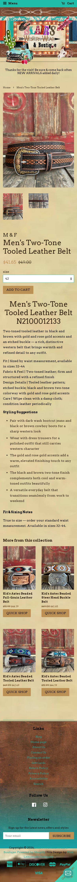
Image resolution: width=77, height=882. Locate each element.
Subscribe (62, 836)
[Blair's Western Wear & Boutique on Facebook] (33, 805)
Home (6, 87)
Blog (39, 736)
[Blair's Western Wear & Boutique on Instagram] (44, 805)
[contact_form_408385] (68, 873)
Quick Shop (16, 613)
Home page (38, 742)
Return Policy (38, 768)
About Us (38, 747)
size (6, 272)
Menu (13, 3)
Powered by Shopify (31, 852)
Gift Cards (38, 762)
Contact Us (38, 752)
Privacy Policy (38, 773)
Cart (70, 3)
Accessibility (38, 778)
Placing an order (38, 757)
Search (38, 783)
